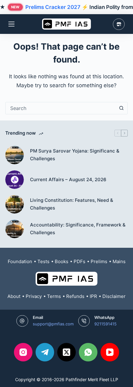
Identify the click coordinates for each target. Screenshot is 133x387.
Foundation (20, 261)
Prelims (99, 261)
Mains (119, 261)
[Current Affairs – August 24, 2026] (14, 179)
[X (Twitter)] (66, 352)
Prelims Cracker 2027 (52, 7)
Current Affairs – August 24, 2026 (68, 179)
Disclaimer (114, 296)
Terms (54, 296)
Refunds (75, 296)
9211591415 (105, 323)
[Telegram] (45, 352)
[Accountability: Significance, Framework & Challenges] (14, 229)
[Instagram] (23, 352)
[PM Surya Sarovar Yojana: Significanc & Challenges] (14, 155)
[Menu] (11, 24)
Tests (43, 261)
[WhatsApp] (88, 352)
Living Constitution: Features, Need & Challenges (71, 204)
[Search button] (121, 108)
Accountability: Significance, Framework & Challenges (78, 228)
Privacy (34, 296)
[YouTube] (110, 352)
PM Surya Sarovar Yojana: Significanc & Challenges (74, 154)
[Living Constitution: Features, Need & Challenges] (14, 204)
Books (61, 261)
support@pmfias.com (53, 323)
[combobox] (61, 108)
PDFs (79, 261)
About (13, 296)
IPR (93, 296)
